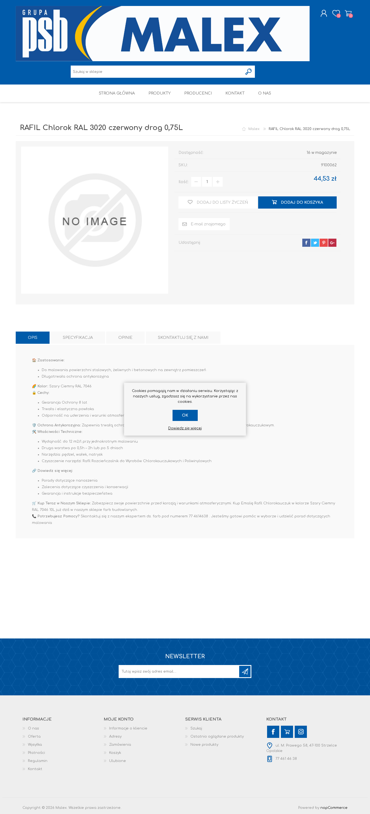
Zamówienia (120, 745)
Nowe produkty (204, 745)
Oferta (34, 736)
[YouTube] (287, 732)
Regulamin (37, 761)
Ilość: (183, 182)
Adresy (115, 736)
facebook (306, 243)
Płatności (36, 753)
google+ (332, 243)
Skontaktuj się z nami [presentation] (183, 338)
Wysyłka (35, 745)
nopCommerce (334, 808)
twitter (315, 243)
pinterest (324, 243)
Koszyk (348, 13)
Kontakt (35, 769)
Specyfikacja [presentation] (78, 338)
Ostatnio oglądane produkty (217, 736)
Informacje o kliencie (128, 728)
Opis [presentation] (32, 338)
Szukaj (196, 728)
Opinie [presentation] (125, 338)
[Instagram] (301, 732)
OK (185, 415)
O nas (33, 728)
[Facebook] (273, 732)
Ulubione (117, 761)
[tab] (33, 338)
